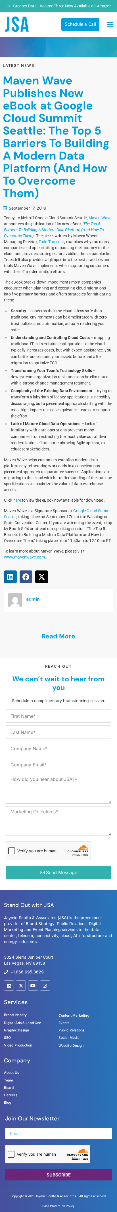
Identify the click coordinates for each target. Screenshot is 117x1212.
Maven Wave (100, 218)
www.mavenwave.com (24, 557)
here (17, 500)
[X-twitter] (21, 985)
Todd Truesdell (51, 241)
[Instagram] (45, 985)
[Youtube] (33, 985)
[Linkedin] (9, 985)
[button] (110, 24)
